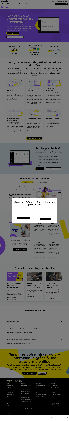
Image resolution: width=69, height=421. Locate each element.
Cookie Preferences (53, 417)
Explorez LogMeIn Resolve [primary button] (45, 219)
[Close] (67, 418)
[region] (34, 418)
